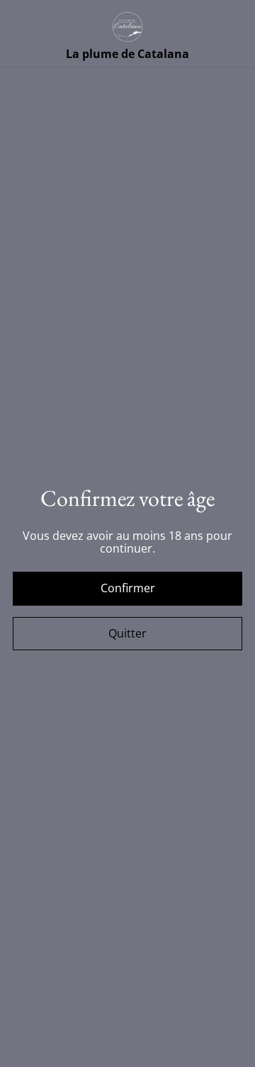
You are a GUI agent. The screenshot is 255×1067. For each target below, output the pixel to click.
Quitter (127, 633)
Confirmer (128, 588)
